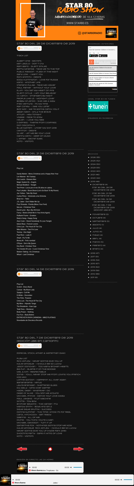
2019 (93, 181)
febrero (97, 245)
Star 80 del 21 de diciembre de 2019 (45, 153)
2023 (93, 168)
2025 (93, 161)
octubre (97, 218)
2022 (93, 171)
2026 (93, 157)
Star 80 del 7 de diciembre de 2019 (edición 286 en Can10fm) (45, 339)
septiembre (99, 221)
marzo (96, 242)
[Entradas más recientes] (22, 451)
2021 (93, 175)
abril (95, 238)
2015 (93, 263)
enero (96, 249)
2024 (93, 164)
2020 (93, 178)
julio (95, 228)
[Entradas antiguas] (78, 451)
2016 (93, 260)
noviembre (99, 214)
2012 (93, 274)
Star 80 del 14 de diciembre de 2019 (45, 269)
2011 (92, 277)
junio (95, 232)
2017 (92, 257)
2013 (92, 270)
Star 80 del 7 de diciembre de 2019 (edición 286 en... (103, 207)
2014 (93, 267)
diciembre (98, 184)
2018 (93, 253)
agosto (97, 225)
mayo (96, 235)
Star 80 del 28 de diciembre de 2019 (46, 44)
